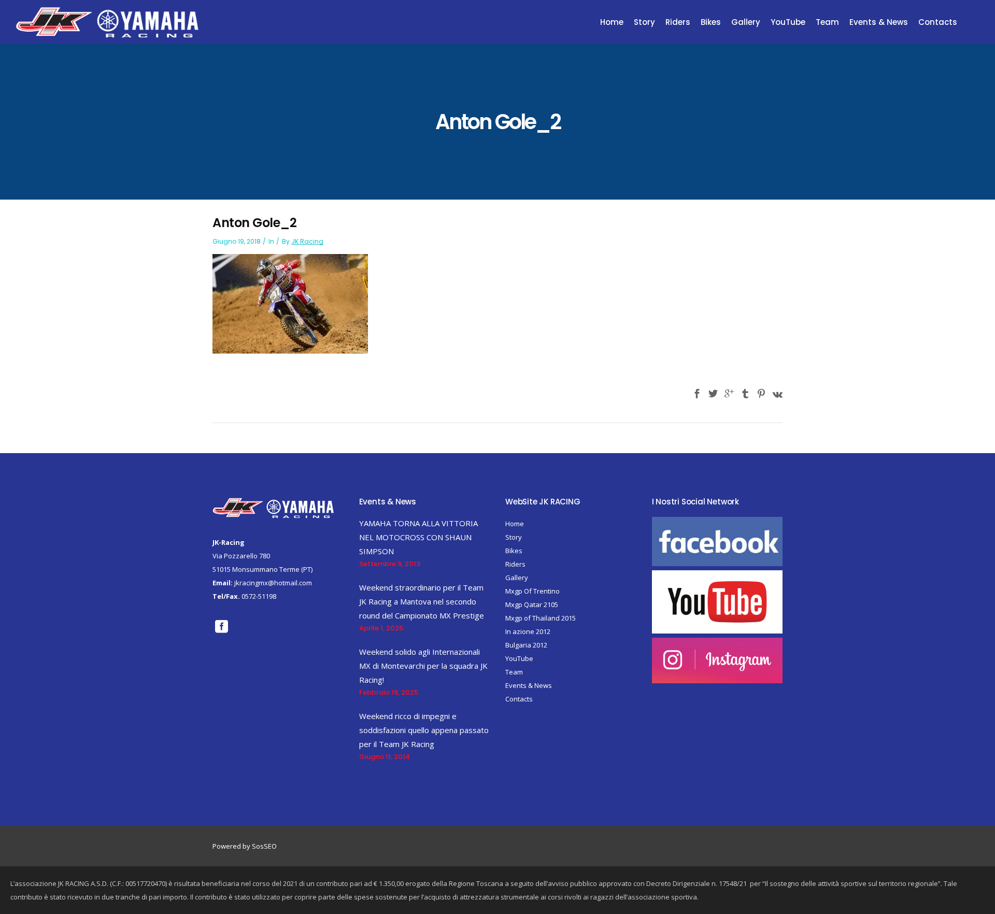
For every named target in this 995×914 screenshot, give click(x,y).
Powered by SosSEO (244, 846)
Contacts (519, 699)
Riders (515, 564)
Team (514, 672)
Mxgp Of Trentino (532, 591)
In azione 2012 (527, 631)
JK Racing (307, 241)
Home (514, 523)
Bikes (513, 550)
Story (513, 537)
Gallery (516, 577)
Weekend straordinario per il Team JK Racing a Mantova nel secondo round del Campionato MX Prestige (421, 601)
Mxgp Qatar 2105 (531, 604)
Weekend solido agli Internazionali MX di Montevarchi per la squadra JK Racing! (423, 665)
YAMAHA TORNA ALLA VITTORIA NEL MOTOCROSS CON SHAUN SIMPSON (418, 537)
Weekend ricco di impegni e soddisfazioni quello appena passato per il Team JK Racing (424, 730)
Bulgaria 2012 (526, 645)
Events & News (528, 685)
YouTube (519, 658)
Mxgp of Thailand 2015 (540, 618)
